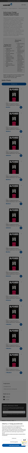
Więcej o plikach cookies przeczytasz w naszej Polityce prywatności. (13, 434)
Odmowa (14, 438)
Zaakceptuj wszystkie (14, 445)
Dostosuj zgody (14, 441)
